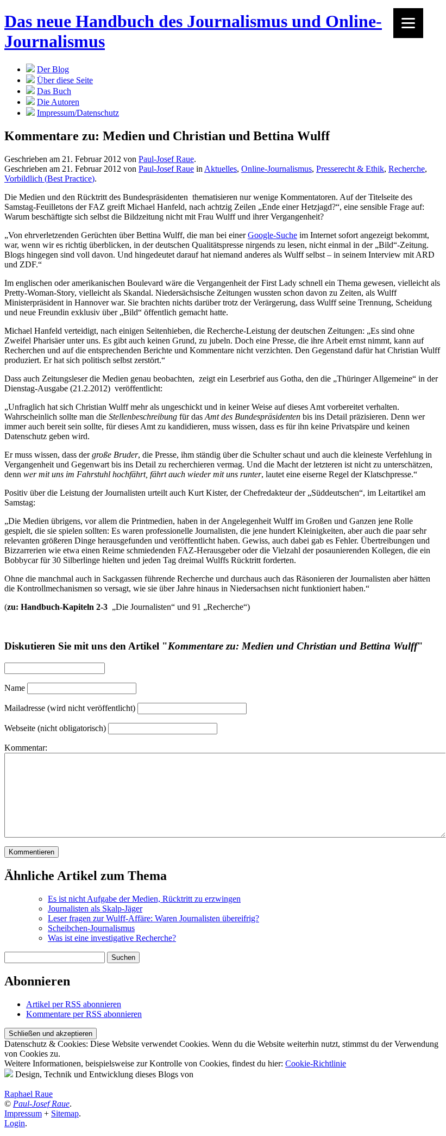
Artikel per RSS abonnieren (73, 1004)
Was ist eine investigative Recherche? (112, 937)
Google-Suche (272, 235)
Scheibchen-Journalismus (91, 928)
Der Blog (53, 69)
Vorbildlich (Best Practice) (49, 178)
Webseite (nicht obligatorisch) (55, 728)
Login (14, 1123)
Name (14, 687)
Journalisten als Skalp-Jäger (95, 908)
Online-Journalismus (276, 168)
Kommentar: (25, 747)
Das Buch (54, 91)
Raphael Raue (28, 1093)
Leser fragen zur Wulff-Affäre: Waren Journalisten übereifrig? (153, 918)
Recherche (406, 168)
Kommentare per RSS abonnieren (84, 1014)
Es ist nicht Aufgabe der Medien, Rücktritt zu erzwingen (144, 898)
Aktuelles (220, 168)
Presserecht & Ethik (350, 168)
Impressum (23, 1113)
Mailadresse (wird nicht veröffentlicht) (69, 708)
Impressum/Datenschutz (78, 112)
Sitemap (65, 1113)
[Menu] (408, 23)
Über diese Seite (65, 80)
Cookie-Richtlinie (315, 1063)
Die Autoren (58, 102)
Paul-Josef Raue (166, 159)
